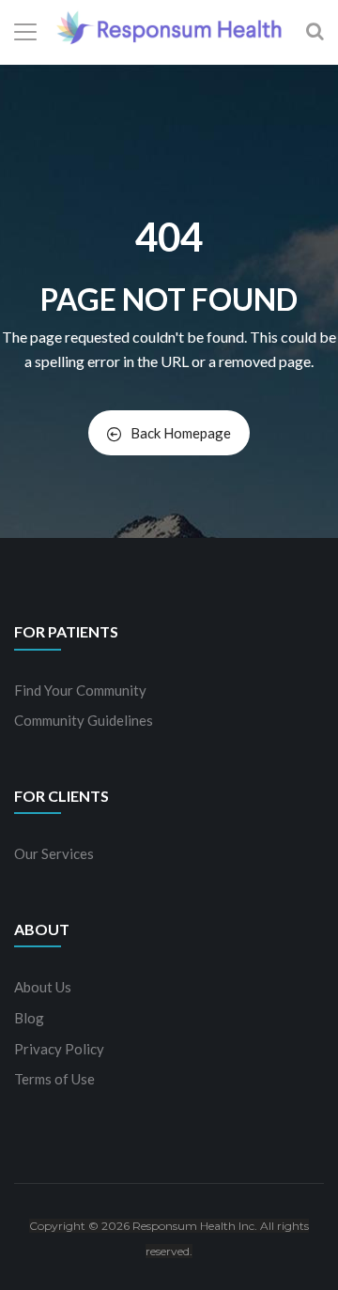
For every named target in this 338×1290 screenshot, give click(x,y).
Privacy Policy (59, 1048)
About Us (42, 986)
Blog (29, 1017)
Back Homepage (181, 432)
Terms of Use (54, 1078)
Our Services (54, 853)
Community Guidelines (83, 720)
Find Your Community (80, 690)
